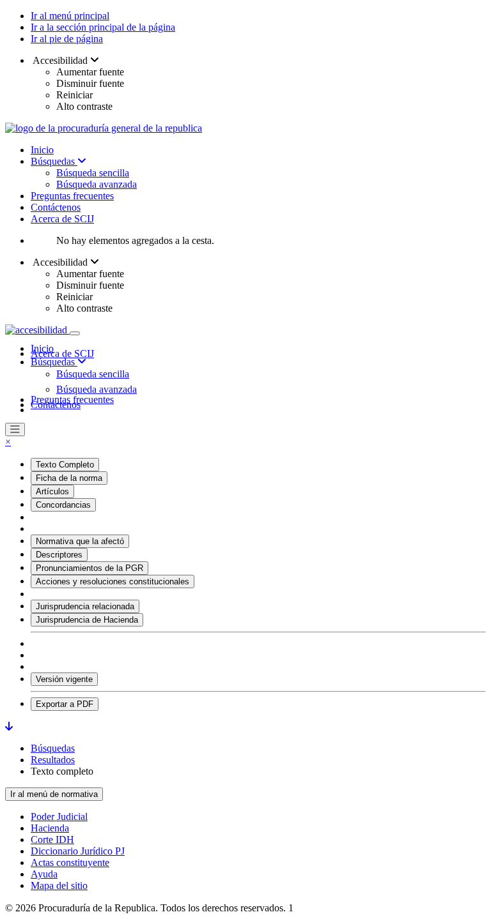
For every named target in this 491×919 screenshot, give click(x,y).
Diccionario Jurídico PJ (78, 851)
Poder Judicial (59, 816)
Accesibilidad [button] (60, 60)
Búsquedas (54, 161)
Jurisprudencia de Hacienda (87, 620)
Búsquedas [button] (54, 361)
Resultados (53, 759)
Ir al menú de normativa (54, 794)
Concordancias (63, 505)
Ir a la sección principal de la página (103, 27)
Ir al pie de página (67, 38)
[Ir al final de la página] (9, 726)
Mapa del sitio (59, 885)
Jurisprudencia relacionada (85, 606)
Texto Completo (65, 464)
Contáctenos (56, 207)
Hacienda (50, 828)
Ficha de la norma (69, 478)
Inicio (42, 149)
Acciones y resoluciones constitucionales (112, 581)
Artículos (52, 491)
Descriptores (59, 554)
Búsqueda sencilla (92, 172)
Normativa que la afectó (80, 541)
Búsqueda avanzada (96, 184)
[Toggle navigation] (75, 333)
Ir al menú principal (70, 15)
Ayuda (44, 874)
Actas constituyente (70, 862)
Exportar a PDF (64, 704)
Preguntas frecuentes (72, 195)
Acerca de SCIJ (62, 218)
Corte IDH (52, 839)
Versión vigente (64, 679)
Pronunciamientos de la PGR (89, 568)
